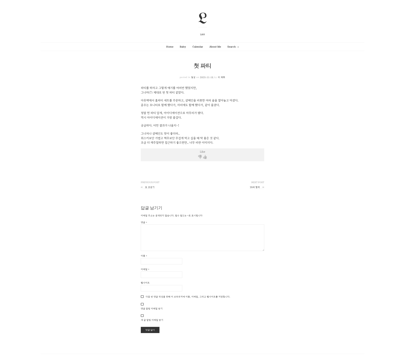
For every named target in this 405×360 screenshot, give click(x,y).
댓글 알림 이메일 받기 (152, 308)
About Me (215, 46)
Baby (183, 46)
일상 (193, 77)
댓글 (144, 222)
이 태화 (221, 77)
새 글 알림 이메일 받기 (152, 319)
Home (169, 46)
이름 (144, 255)
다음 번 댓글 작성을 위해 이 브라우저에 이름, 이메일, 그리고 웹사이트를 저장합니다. (188, 296)
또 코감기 (148, 187)
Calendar (197, 46)
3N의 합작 (257, 187)
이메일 (145, 269)
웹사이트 (145, 282)
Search (231, 46)
